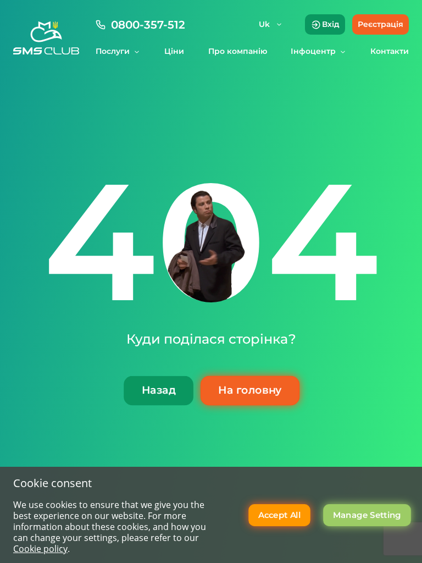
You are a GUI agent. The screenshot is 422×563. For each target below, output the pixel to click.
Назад (158, 390)
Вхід (331, 24)
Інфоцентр (313, 51)
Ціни (174, 51)
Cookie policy (40, 549)
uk (264, 24)
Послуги (113, 51)
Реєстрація (380, 24)
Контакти (389, 51)
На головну (249, 390)
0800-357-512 (148, 24)
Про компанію (237, 51)
